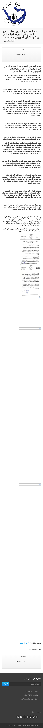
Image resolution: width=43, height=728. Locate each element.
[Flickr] (24, 717)
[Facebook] (36, 717)
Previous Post (20, 54)
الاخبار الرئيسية (24, 643)
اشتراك (6, 684)
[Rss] (18, 717)
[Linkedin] (30, 717)
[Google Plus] (27, 717)
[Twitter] (33, 717)
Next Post (22, 50)
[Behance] (21, 717)
